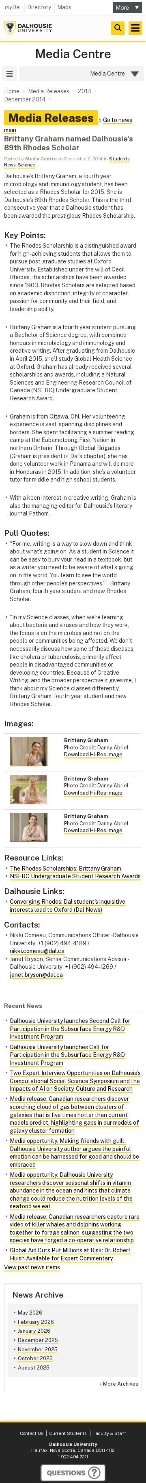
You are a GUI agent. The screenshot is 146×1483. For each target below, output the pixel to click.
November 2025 (38, 1349)
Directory (39, 7)
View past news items (32, 1267)
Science (26, 165)
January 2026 (34, 1331)
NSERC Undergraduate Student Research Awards (75, 876)
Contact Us (31, 1433)
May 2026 (30, 1313)
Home (11, 91)
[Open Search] (118, 28)
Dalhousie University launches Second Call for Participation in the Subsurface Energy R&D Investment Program (70, 1029)
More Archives (120, 1384)
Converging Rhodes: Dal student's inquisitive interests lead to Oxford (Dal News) (67, 905)
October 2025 (35, 1358)
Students (119, 159)
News (9, 165)
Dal (13, 7)
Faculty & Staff (109, 1433)
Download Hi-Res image (93, 754)
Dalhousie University (28, 28)
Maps (64, 7)
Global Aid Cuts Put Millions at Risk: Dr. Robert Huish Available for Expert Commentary (70, 1254)
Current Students (67, 1433)
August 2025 (33, 1368)
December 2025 (38, 1340)
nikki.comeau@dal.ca (37, 951)
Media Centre (73, 54)
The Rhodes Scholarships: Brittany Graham (65, 868)
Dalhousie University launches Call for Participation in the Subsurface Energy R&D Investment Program (67, 1055)
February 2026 (36, 1322)
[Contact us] (73, 1472)
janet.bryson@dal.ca (36, 975)
